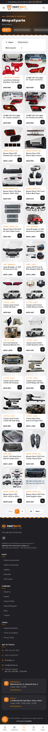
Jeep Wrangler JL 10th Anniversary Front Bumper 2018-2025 (12, 268)
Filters (11, 42)
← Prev (9, 511)
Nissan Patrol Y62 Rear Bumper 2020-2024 (12, 192)
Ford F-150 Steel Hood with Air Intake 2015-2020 (12, 458)
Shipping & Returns (11, 628)
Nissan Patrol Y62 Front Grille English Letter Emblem (35, 495)
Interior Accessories (11, 565)
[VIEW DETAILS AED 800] (12, 64)
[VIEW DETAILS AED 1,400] (12, 138)
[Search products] (43, 7)
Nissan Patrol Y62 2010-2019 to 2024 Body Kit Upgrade (11, 495)
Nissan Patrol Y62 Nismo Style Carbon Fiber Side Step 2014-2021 (34, 154)
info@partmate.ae (11, 665)
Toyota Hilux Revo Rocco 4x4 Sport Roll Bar (34, 420)
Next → (39, 511)
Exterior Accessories (22, 30)
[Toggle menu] (3, 7)
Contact (7, 615)
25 (31, 511)
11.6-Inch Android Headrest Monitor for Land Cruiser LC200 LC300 (11, 344)
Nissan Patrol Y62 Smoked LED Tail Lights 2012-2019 (12, 154)
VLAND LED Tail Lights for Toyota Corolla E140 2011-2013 (12, 117)
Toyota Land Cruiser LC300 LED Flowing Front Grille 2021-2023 (12, 382)
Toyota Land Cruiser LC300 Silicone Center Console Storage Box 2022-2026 (35, 306)
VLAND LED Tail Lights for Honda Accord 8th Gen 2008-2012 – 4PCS (35, 117)
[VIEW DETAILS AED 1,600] (35, 251)
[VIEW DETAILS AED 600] (12, 102)
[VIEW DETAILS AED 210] (35, 175)
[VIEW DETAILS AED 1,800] (35, 213)
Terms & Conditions (11, 633)
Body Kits (7, 574)
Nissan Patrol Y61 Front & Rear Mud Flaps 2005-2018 (35, 192)
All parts (7, 30)
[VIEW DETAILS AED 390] (12, 213)
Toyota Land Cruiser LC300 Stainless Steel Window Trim (34, 344)
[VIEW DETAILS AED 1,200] (35, 403)
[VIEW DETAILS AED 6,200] (12, 478)
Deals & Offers (9, 601)
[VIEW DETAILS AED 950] (12, 365)
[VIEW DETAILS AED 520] (12, 289)
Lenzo (28, 721)
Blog (5, 611)
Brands (6, 596)
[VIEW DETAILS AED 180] (35, 478)
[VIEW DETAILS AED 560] (35, 365)
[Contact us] (5, 719)
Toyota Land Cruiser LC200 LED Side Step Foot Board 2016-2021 (12, 420)
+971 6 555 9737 (11, 655)
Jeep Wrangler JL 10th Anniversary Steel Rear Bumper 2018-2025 (35, 230)
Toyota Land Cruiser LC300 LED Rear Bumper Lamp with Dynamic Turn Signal (11, 306)
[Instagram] (4, 538)
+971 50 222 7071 (12, 650)
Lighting (7, 570)
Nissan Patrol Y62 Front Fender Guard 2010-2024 (35, 458)
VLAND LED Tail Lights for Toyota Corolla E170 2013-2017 (35, 79)
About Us (7, 592)
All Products (8, 579)
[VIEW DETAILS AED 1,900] (12, 327)
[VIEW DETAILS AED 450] (35, 327)
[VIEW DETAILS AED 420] (12, 175)
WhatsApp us (9, 660)
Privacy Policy (9, 637)
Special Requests (10, 606)
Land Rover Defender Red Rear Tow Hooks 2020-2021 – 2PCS (11, 81)
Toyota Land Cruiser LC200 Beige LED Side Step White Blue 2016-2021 (35, 382)
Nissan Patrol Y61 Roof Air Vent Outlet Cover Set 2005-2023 (12, 230)
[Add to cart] (19, 86)
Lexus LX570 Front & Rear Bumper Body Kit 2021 (34, 268)
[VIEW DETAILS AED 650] (35, 102)
